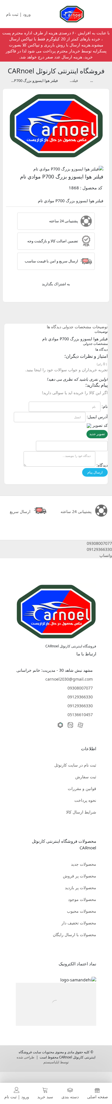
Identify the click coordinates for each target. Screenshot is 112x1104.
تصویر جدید (97, 433)
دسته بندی (70, 1096)
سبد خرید (45, 1096)
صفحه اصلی (97, 1096)
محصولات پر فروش (79, 876)
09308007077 (80, 688)
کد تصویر (100, 425)
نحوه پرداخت (85, 800)
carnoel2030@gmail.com (69, 679)
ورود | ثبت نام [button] (19, 14)
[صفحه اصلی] (71, 13)
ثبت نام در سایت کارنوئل (75, 765)
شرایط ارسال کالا (81, 812)
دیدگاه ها (54, 326)
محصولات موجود (82, 899)
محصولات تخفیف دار (78, 923)
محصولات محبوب (81, 911)
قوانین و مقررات (82, 788)
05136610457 (80, 714)
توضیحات (100, 326)
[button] (56, 543)
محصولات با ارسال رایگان (74, 934)
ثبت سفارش (85, 776)
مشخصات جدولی (76, 326)
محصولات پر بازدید (80, 887)
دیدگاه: (102, 465)
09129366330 (80, 697)
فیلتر (89, 80)
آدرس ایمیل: (97, 416)
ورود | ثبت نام (16, 1096)
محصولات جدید (83, 864)
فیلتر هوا (71, 80)
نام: (105, 406)
